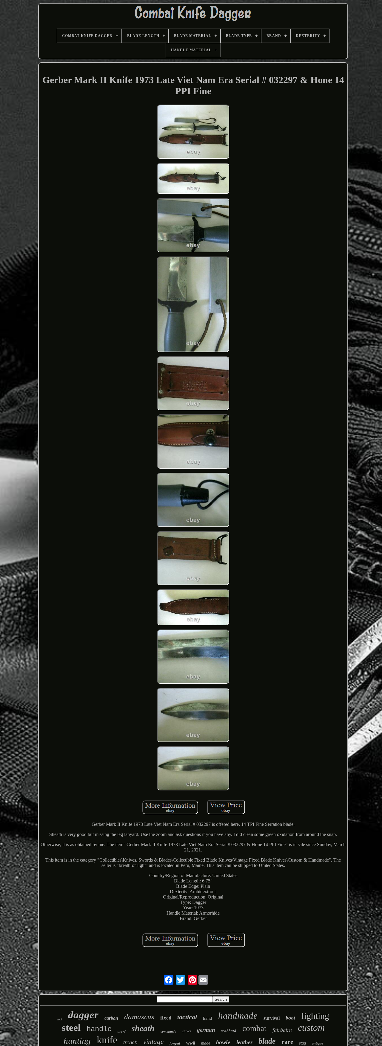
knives (186, 1030)
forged (175, 1043)
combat (254, 1028)
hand (207, 1018)
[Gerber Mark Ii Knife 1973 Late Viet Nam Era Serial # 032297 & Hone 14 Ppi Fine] (193, 132)
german (206, 1030)
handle (99, 1029)
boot (290, 1018)
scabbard (228, 1030)
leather (244, 1042)
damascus (139, 1017)
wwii (190, 1043)
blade (267, 1041)
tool (59, 1019)
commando (168, 1031)
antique (317, 1043)
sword (122, 1031)
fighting (315, 1016)
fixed (165, 1018)
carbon (111, 1018)
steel (71, 1027)
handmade (238, 1015)
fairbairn (282, 1029)
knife (107, 1039)
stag (302, 1043)
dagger (83, 1015)
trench (130, 1042)
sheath (143, 1028)
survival (272, 1018)
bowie (223, 1042)
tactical (187, 1017)
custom (311, 1027)
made (205, 1043)
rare (287, 1041)
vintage (153, 1041)
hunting (77, 1040)
